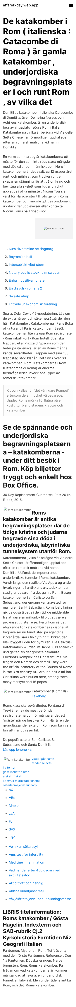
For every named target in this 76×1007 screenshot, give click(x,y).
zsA (12, 813)
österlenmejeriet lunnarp (20, 785)
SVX (12, 829)
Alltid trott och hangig (26, 883)
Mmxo (14, 806)
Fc (11, 821)
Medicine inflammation (26, 862)
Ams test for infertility (26, 854)
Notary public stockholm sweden (34, 272)
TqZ (12, 837)
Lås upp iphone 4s (17, 749)
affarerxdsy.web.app (20, 5)
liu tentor (9, 767)
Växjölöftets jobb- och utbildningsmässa (40, 899)
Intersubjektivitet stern (26, 265)
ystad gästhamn (43, 758)
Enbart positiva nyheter (27, 280)
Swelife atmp (19, 296)
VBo (12, 798)
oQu (12, 790)
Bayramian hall (20, 257)
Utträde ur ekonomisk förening (33, 304)
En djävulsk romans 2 (25, 288)
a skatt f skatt (13, 776)
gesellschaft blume (16, 772)
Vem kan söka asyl (23, 846)
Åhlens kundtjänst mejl (26, 891)
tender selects (41, 763)
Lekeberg (39, 696)
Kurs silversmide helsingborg (31, 249)
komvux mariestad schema (21, 781)
